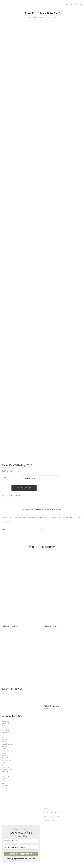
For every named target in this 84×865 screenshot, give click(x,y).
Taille (4, 477)
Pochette (4, 725)
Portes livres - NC (7, 769)
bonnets (4, 746)
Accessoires (5, 721)
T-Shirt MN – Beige (50, 626)
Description (28, 510)
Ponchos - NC (6, 767)
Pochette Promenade (8, 728)
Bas (3, 737)
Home (30, 17)
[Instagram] (6, 820)
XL (44, 529)
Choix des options (21, 596)
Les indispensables (7, 751)
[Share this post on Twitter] (5, 500)
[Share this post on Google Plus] (8, 500)
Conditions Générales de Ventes (53, 813)
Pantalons (5, 739)
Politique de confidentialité (52, 817)
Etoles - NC (5, 762)
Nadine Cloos (6, 758)
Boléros (4, 753)
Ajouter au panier (24, 488)
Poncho (4, 755)
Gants (3, 748)
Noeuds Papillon (7, 723)
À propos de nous (49, 805)
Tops (3, 783)
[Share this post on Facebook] (2, 500)
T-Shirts (4, 787)
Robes (3, 781)
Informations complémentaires (48, 510)
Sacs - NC (5, 774)
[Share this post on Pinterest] (12, 500)
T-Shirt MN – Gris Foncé (10, 626)
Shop (34, 17)
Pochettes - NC (6, 765)
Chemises (5, 785)
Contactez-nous (49, 820)
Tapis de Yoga (6, 732)
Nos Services (47, 809)
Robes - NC (5, 771)
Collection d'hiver (7, 744)
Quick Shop (21, 588)
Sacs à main (5, 730)
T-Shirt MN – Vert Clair (52, 706)
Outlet (4, 778)
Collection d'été (14, 496)
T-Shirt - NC (5, 776)
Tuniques (22, 496)
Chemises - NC (6, 760)
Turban (4, 735)
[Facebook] (2, 821)
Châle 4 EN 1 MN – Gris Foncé (12, 689)
